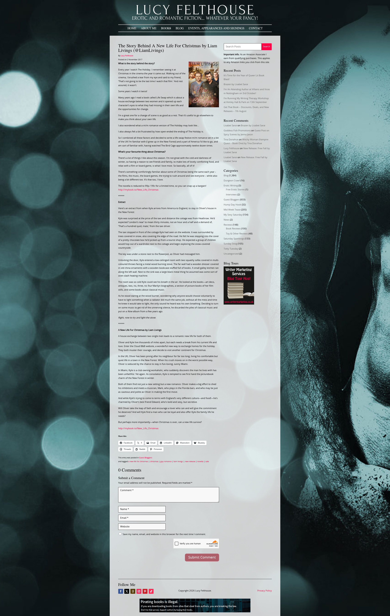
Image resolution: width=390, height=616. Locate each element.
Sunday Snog (230, 244)
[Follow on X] (126, 591)
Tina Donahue (231, 139)
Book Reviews (233, 229)
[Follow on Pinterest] (145, 591)
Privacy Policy (264, 591)
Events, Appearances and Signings (216, 28)
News (226, 220)
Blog (180, 28)
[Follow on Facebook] (120, 591)
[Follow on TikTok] (151, 591)
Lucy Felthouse (127, 56)
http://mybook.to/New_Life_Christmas (138, 190)
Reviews (228, 225)
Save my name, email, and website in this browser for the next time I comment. (164, 534)
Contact (256, 28)
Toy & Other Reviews (237, 234)
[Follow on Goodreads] (132, 591)
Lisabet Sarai (230, 125)
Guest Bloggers (145, 458)
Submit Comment (202, 557)
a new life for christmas (138, 461)
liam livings (178, 461)
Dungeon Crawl (232, 181)
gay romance (166, 461)
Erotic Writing (231, 186)
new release (190, 461)
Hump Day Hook (232, 205)
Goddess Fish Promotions (237, 130)
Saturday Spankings (234, 239)
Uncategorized (231, 254)
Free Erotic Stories (235, 190)
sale (207, 461)
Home (132, 28)
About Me (148, 28)
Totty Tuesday (231, 249)
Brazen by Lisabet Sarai (236, 84)
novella (200, 461)
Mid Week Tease (232, 210)
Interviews (231, 195)
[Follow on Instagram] (138, 591)
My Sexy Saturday (233, 215)
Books (166, 28)
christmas (154, 461)
